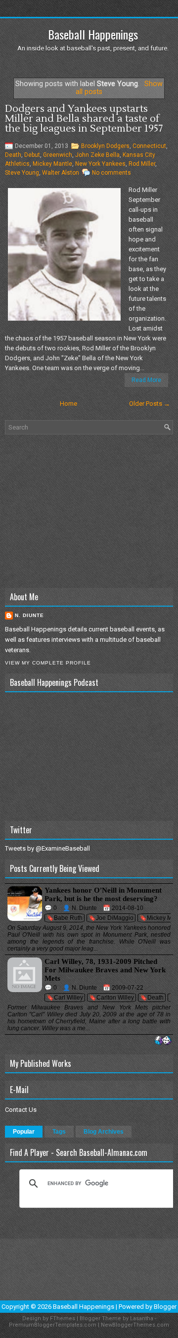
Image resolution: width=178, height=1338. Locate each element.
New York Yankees (100, 163)
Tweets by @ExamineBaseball (47, 848)
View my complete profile (48, 663)
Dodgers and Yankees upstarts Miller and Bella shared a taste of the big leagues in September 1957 (84, 119)
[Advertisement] (89, 511)
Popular (24, 1131)
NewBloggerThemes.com (135, 1325)
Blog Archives (104, 1131)
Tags (59, 1131)
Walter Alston (60, 172)
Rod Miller (142, 163)
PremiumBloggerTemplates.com (52, 1325)
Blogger (165, 1306)
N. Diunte (29, 615)
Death (13, 154)
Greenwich (57, 154)
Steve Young (22, 172)
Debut (32, 154)
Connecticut (149, 146)
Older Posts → (149, 403)
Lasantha (141, 1318)
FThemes (62, 1318)
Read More (146, 380)
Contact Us (21, 1109)
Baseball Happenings (93, 34)
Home (68, 403)
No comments (111, 172)
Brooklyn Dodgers (105, 146)
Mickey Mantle (52, 163)
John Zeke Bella (97, 154)
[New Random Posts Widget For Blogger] (163, 1041)
